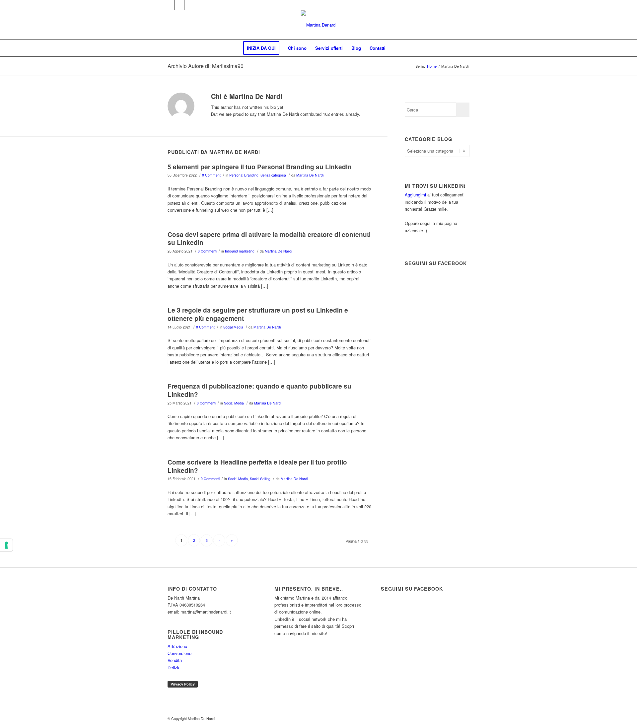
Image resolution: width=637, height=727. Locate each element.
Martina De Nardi (309, 175)
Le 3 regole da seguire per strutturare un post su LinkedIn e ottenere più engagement (258, 314)
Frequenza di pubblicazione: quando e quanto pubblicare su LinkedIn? (259, 390)
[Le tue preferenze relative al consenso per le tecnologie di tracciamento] (6, 545)
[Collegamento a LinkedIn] (179, 5)
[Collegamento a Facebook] (169, 5)
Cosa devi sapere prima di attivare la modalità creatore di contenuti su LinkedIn (269, 238)
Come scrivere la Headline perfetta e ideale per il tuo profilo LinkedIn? (257, 466)
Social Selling (260, 478)
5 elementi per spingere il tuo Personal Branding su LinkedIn (260, 166)
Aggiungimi (415, 194)
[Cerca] (394, 48)
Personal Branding (243, 175)
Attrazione (177, 646)
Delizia (174, 667)
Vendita (175, 660)
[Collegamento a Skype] (189, 5)
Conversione (179, 653)
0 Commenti (211, 175)
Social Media (233, 327)
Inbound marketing (239, 251)
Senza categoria (273, 175)
